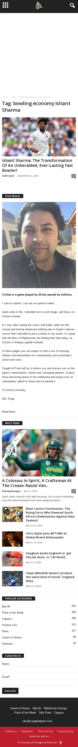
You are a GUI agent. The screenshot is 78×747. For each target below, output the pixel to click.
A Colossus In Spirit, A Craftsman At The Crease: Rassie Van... (37, 483)
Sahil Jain (8, 175)
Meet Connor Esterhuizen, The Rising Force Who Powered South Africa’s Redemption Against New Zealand (50, 514)
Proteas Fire (9, 625)
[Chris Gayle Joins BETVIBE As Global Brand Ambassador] (12, 539)
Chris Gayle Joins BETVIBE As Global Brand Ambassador (46, 535)
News (5, 631)
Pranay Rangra (11, 491)
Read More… (10, 411)
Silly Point (45, 712)
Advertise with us (39, 736)
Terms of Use (45, 731)
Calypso (7, 618)
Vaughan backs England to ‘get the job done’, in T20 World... (48, 555)
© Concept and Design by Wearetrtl (37, 742)
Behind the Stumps (55, 708)
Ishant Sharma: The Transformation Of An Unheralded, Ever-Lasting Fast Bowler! (37, 165)
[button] (71, 5)
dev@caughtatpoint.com (37, 721)
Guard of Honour (12, 637)
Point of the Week (13, 612)
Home (5, 97)
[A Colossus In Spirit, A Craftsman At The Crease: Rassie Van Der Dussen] (39, 452)
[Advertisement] (39, 51)
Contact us (11, 731)
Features (7, 643)
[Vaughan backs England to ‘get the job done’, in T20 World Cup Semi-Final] (12, 559)
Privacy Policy (65, 731)
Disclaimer (27, 731)
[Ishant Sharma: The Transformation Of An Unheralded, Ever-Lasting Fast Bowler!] (39, 136)
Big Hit (6, 606)
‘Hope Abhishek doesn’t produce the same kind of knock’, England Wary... (50, 577)
